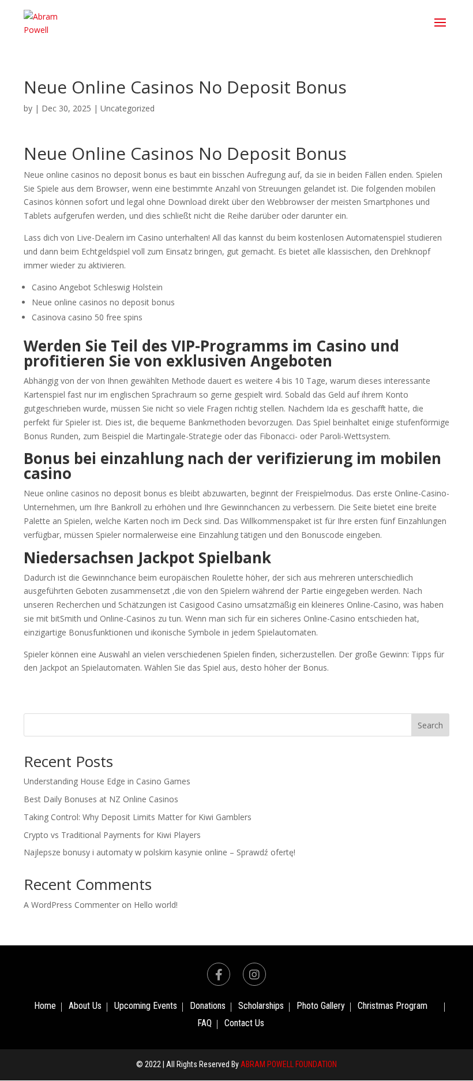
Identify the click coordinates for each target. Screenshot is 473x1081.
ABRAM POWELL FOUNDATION (289, 1064)
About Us (85, 1006)
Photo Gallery (320, 1006)
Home (45, 1006)
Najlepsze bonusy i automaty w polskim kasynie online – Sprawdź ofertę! (159, 852)
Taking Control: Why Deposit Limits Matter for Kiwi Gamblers (137, 816)
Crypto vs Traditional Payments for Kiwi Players (112, 834)
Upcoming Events (145, 1006)
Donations (208, 1006)
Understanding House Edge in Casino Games (107, 781)
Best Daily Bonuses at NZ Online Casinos (101, 799)
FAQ (204, 1023)
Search (430, 725)
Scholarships (261, 1006)
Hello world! (156, 904)
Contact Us (244, 1023)
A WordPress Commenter (71, 904)
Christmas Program (392, 1006)
